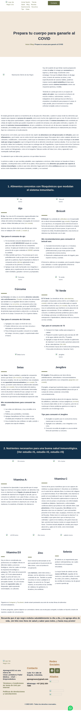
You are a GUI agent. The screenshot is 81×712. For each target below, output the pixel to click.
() (63, 344)
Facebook (20, 602)
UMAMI (30, 250)
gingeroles (72, 380)
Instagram (12, 602)
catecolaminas (68, 298)
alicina (20, 262)
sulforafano (63, 219)
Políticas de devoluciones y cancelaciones (14, 693)
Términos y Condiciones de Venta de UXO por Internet (13, 685)
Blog (32, 44)
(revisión (75, 401)
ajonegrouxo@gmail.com (37, 679)
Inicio (27, 44)
